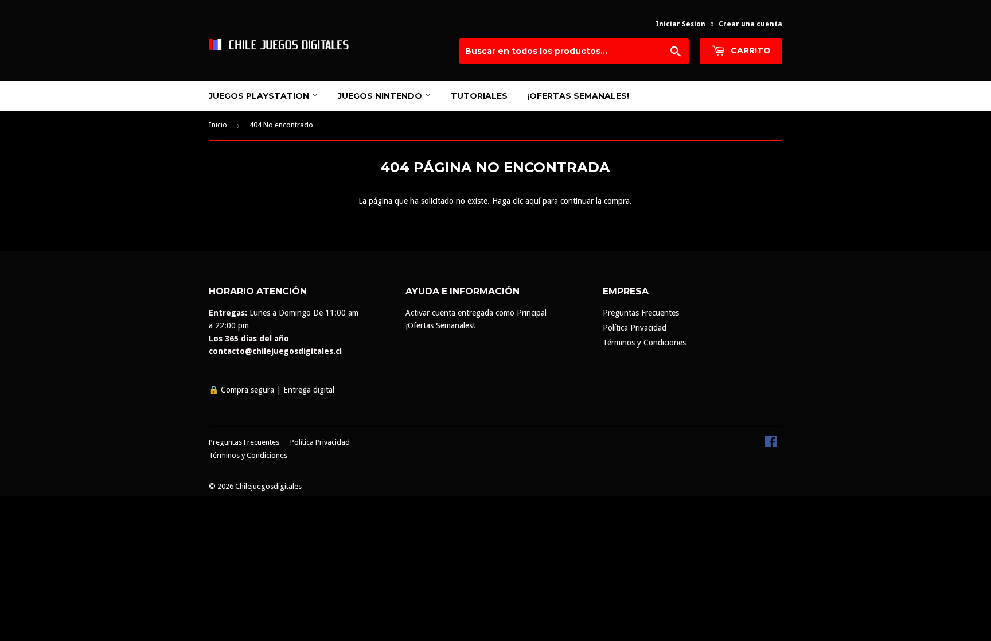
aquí (532, 200)
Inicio (218, 125)
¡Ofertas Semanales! (578, 96)
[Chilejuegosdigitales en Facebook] (771, 444)
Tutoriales (479, 96)
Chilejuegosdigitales (268, 486)
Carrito (749, 50)
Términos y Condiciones (644, 342)
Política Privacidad (634, 327)
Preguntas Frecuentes (641, 312)
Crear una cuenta (750, 24)
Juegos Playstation (260, 96)
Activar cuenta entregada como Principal (476, 312)
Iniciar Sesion (680, 24)
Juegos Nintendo (381, 96)
